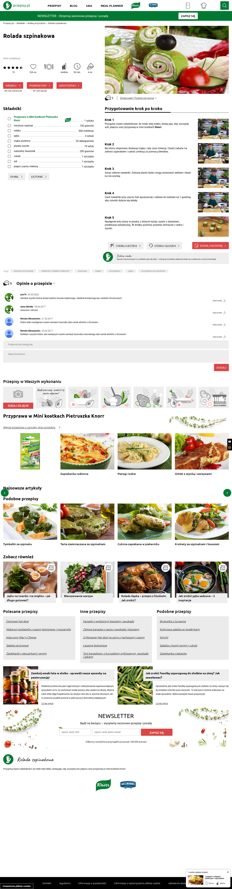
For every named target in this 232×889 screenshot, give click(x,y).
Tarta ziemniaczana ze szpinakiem (82, 544)
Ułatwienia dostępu (179, 883)
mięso (98, 271)
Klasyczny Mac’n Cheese (21, 637)
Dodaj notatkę (211, 245)
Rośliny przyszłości (37, 23)
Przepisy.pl (8, 23)
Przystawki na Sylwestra (153, 271)
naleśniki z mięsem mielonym (55, 271)
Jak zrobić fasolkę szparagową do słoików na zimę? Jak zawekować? (183, 675)
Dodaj (221, 367)
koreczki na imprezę (23, 271)
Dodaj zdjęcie (18, 405)
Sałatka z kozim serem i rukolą (178, 645)
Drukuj (11, 85)
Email (14, 176)
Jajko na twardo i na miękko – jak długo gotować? (29, 598)
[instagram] (229, 447)
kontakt (47, 883)
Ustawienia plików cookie (17, 886)
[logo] (16, 5)
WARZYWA (82, 271)
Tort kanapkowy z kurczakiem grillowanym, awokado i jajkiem (115, 655)
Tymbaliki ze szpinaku (17, 544)
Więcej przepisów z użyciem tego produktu (29, 427)
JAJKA (130, 271)
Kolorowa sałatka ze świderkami (180, 629)
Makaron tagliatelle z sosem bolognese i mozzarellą (38, 629)
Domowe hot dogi (17, 621)
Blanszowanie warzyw (78, 596)
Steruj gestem (126, 245)
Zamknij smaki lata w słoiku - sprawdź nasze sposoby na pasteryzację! (68, 675)
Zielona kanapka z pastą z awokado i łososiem (111, 629)
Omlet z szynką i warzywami (193, 473)
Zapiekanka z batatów (173, 653)
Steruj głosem (165, 245)
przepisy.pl (15, 58)
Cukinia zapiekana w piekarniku (138, 544)
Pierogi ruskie (127, 473)
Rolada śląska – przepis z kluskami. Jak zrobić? (144, 598)
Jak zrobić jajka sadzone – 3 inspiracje (196, 598)
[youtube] (229, 442)
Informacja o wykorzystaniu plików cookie (137, 883)
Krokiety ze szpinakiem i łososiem (197, 544)
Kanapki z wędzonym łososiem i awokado (108, 621)
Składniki (20, 23)
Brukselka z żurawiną (173, 621)
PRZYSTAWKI (114, 271)
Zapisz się (157, 732)
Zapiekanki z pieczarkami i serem (26, 653)
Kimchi (164, 637)
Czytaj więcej (47, 703)
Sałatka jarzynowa (17, 645)
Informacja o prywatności (92, 883)
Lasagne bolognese (95, 645)
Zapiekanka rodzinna (74, 473)
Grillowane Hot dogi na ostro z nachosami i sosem (114, 637)
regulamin (64, 883)
